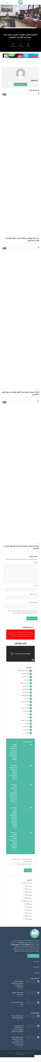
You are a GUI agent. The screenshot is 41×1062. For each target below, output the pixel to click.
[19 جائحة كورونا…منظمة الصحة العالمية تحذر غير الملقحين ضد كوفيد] (33, 1029)
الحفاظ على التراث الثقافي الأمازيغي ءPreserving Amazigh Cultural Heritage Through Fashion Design (13, 817)
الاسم (35, 585)
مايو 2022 (29, 910)
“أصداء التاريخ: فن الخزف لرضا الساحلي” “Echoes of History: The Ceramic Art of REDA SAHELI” (13, 752)
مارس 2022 (29, 913)
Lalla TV (18, 1052)
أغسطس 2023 (27, 883)
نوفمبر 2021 (28, 919)
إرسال (27, 870)
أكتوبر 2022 (29, 895)
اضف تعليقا (28, 46)
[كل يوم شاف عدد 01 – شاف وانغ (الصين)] (33, 1019)
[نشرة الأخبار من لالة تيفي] (33, 1006)
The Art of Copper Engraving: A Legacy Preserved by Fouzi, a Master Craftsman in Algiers (13, 840)
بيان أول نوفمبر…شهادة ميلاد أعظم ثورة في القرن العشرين (22, 239)
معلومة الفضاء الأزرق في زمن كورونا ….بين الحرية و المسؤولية (17, 984)
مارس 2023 (29, 886)
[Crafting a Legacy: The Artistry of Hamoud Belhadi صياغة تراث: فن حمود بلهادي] (27, 768)
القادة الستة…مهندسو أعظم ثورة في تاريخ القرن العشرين (20, 393)
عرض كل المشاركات (20, 84)
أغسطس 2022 (27, 901)
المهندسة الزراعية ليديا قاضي (17, 993)
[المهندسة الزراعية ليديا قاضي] (33, 996)
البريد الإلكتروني (33, 594)
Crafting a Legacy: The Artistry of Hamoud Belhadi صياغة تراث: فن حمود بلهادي (13, 772)
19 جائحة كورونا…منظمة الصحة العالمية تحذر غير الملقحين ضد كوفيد (17, 1028)
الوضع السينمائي (12, 46)
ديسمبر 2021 (28, 916)
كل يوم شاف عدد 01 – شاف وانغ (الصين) (17, 1017)
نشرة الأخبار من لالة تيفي (17, 1003)
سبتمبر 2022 (28, 898)
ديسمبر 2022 (28, 889)
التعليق (35, 562)
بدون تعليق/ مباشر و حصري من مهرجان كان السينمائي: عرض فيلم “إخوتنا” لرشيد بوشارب (17, 1041)
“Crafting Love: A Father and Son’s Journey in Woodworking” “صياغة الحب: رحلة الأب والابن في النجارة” (13, 793)
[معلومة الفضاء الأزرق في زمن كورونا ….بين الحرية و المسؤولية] (33, 985)
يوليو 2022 (29, 904)
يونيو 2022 (29, 907)
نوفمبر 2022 (28, 892)
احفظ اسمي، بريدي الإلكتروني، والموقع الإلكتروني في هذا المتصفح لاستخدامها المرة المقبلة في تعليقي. (21, 612)
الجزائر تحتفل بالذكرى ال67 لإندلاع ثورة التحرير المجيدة (21, 547)
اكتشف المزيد (33, 955)
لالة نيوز (20, 32)
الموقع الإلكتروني (33, 602)
